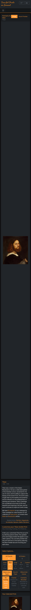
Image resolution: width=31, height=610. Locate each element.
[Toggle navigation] (3, 10)
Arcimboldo (9, 522)
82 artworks (11, 510)
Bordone (26, 522)
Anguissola (25, 520)
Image (14, 16)
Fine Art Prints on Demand (8, 4)
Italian (4, 516)
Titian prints (13, 514)
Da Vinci (18, 520)
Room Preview (23, 16)
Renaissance (11, 516)
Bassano (16, 522)
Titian (4, 20)
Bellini (21, 522)
